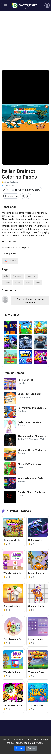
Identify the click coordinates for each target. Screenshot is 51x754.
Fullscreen (12, 196)
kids (6, 276)
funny (7, 282)
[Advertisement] (25, 40)
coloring (31, 276)
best (28, 282)
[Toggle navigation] (5, 5)
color (18, 282)
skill (38, 282)
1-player (17, 276)
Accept (19, 748)
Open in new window (29, 189)
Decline (31, 748)
